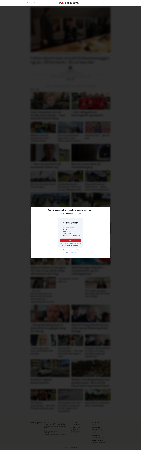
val (72, 86)
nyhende (55, 86)
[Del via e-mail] (73, 79)
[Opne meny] (112, 3)
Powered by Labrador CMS (70, 447)
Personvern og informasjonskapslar (55, 434)
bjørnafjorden (64, 86)
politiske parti (79, 86)
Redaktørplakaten (49, 432)
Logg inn (70, 214)
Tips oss (29, 3)
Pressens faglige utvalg (51, 431)
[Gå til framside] (69, 3)
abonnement (74, 252)
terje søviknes (90, 86)
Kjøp (70, 240)
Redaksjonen (75, 429)
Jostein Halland (76, 424)
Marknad (74, 432)
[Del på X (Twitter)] (70, 79)
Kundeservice (75, 431)
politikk (48, 86)
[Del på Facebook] (68, 79)
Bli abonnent (104, 3)
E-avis (36, 3)
